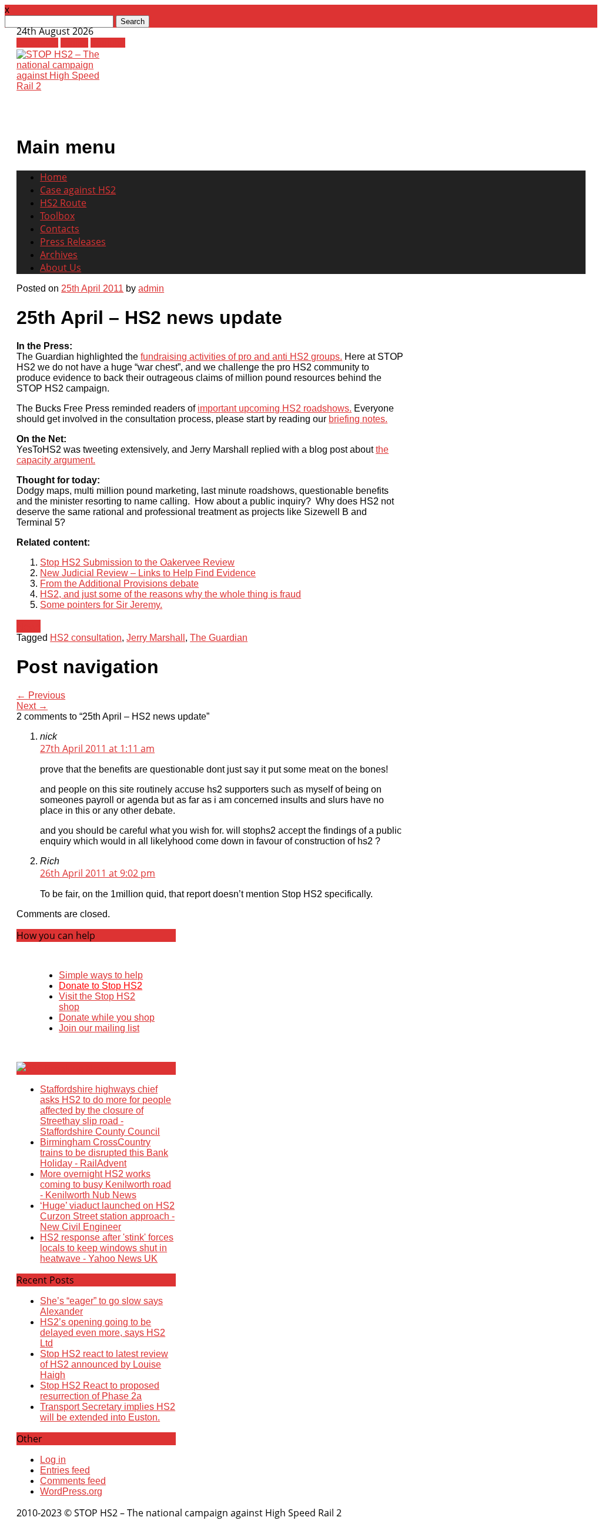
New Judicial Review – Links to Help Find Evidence (148, 573)
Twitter (74, 43)
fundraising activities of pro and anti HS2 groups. (241, 357)
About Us (60, 267)
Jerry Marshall (155, 638)
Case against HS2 (78, 189)
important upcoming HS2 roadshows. (275, 408)
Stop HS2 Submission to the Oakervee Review (137, 562)
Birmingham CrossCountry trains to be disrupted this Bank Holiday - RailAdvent (104, 1152)
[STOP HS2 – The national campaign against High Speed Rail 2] (65, 86)
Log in (53, 1460)
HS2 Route (63, 202)
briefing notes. (358, 419)
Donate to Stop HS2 (100, 986)
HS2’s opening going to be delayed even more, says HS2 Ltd (102, 1332)
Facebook (37, 43)
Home (53, 177)
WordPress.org (71, 1491)
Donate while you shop (107, 1017)
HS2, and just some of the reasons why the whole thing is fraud (170, 594)
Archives (59, 254)
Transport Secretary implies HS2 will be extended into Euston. (107, 1412)
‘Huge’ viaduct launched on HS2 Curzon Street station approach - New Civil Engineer (107, 1216)
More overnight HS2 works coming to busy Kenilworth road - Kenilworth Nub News (105, 1184)
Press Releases (73, 241)
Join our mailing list (99, 1028)
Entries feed (65, 1470)
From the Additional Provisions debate (119, 584)
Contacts (59, 228)
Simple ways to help (101, 975)
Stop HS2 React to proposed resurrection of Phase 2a (99, 1391)
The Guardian (219, 638)
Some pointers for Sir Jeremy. (101, 605)
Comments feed (73, 1481)
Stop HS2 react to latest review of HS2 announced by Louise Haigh (104, 1364)
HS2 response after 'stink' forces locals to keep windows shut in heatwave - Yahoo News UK (106, 1248)
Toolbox (57, 215)
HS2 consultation (86, 638)
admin (151, 288)
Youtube (108, 43)
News (28, 626)
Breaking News (77, 1068)
